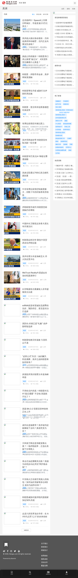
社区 (66, 574)
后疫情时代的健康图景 (64, 23)
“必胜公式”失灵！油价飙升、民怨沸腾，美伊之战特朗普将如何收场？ (35, 359)
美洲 (73, 9)
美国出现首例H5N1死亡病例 (66, 51)
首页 (62, 9)
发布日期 (45, 14)
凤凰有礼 (48, 574)
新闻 (68, 9)
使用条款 (44, 556)
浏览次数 (38, 14)
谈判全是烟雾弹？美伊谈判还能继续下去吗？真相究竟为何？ (35, 428)
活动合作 (44, 562)
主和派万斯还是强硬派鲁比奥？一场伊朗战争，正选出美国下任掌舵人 (35, 446)
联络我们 (44, 547)
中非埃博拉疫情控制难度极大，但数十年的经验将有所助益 (35, 192)
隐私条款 (44, 559)
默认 (33, 14)
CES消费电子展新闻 (64, 71)
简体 (20, 3)
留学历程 (60, 191)
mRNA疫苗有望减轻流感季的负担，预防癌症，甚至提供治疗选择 (35, 308)
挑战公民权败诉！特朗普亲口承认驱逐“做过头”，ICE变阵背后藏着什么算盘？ (35, 59)
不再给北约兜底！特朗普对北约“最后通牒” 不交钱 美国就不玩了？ (35, 394)
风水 (58, 187)
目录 (30, 574)
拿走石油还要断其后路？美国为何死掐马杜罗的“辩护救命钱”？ (35, 464)
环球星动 (60, 169)
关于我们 (44, 543)
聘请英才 (44, 550)
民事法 (59, 194)
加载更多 (26, 530)
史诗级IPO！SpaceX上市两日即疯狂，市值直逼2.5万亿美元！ (35, 23)
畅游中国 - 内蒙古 (63, 166)
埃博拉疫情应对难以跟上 (33, 123)
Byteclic (13, 558)
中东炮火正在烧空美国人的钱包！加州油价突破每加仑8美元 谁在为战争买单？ (35, 482)
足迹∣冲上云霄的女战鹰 (69, 183)
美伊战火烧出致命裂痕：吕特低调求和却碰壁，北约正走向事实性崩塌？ (35, 41)
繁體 (24, 3)
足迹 (58, 173)
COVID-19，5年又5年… (65, 44)
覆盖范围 (44, 566)
